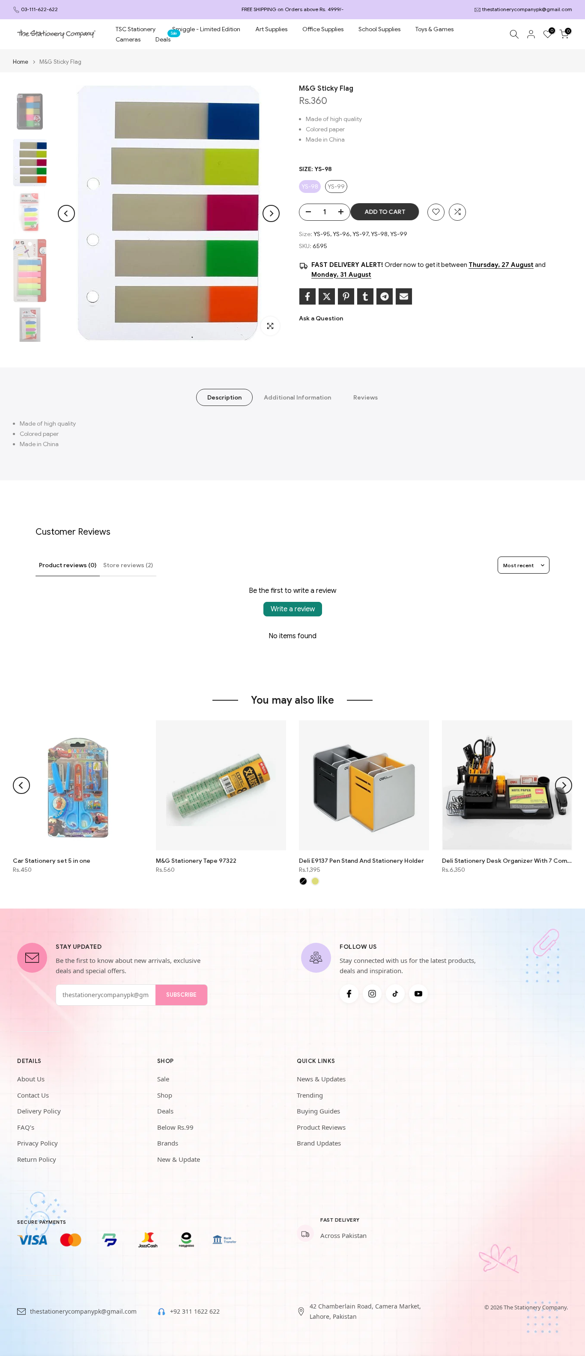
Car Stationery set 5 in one (51, 861)
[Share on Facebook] (307, 296)
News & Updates (321, 1079)
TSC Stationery (135, 29)
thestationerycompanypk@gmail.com (527, 9)
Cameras (128, 39)
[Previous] (66, 213)
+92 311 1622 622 (195, 1311)
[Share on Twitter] (326, 296)
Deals (166, 38)
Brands (167, 1143)
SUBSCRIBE (181, 994)
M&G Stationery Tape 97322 (196, 861)
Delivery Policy (39, 1111)
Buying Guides (318, 1111)
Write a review (293, 609)
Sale (163, 1079)
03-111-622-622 (39, 9)
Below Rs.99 (175, 1127)
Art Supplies (271, 29)
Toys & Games (434, 29)
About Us (31, 1079)
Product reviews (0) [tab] (67, 565)
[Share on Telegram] (384, 296)
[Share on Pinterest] (346, 296)
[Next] (271, 213)
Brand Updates (319, 1143)
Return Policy (36, 1159)
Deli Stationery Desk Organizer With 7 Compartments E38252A (507, 861)
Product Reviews (321, 1127)
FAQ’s (25, 1127)
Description (224, 397)
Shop (164, 1095)
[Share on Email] (403, 296)
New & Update (178, 1159)
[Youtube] (418, 993)
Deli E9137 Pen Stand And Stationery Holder (361, 861)
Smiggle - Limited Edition (206, 29)
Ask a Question (321, 318)
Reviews (365, 397)
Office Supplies (322, 29)
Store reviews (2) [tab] (128, 565)
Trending (310, 1095)
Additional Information (297, 397)
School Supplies (379, 29)
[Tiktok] (395, 993)
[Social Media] (349, 993)
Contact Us (33, 1095)
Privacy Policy (37, 1143)
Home (20, 62)
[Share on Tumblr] (365, 296)
